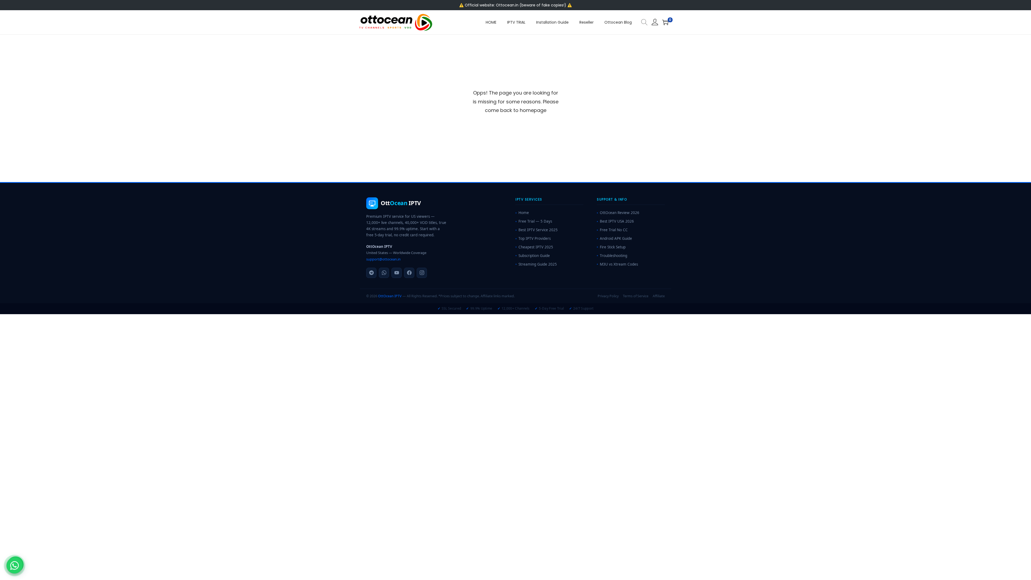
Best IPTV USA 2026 (617, 221)
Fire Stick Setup (613, 247)
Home (523, 212)
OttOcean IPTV (390, 296)
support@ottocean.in (383, 259)
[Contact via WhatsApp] (14, 565)
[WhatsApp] (384, 273)
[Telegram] (371, 273)
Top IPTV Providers (534, 238)
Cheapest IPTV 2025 (535, 247)
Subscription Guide (534, 255)
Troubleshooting (613, 255)
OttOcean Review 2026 (619, 212)
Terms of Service (635, 296)
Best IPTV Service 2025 (538, 229)
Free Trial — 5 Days (535, 221)
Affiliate (659, 296)
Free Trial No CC (614, 229)
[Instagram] (422, 273)
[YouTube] (396, 273)
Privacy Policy (608, 296)
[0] (665, 22)
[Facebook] (409, 273)
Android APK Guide (616, 238)
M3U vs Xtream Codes (619, 264)
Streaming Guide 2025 (537, 264)
